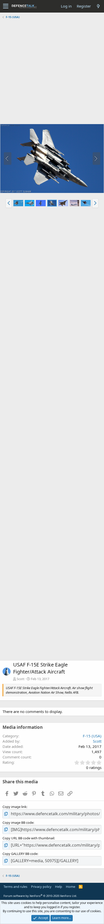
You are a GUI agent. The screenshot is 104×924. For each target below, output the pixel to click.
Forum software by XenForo (40, 896)
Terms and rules (15, 886)
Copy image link (15, 806)
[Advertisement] (52, 72)
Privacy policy (41, 886)
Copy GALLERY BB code (20, 853)
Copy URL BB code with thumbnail (28, 838)
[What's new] (98, 6)
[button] (5, 6)
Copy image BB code (18, 822)
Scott (20, 679)
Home (70, 886)
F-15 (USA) (92, 735)
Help (58, 886)
